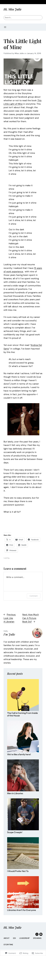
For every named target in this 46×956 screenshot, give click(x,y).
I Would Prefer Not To (17, 871)
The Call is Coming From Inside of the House (22, 714)
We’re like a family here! (19, 754)
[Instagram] (36, 934)
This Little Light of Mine (22, 44)
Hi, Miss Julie (12, 9)
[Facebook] (40, 934)
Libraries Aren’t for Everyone (21, 910)
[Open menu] (5, 27)
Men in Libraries (15, 793)
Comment (34, 596)
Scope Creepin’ (15, 832)
